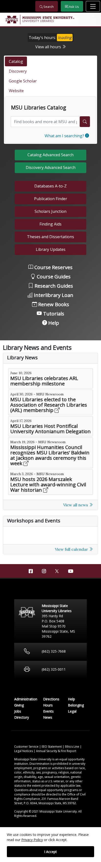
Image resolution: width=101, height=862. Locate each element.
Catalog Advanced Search (50, 154)
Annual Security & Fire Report (56, 751)
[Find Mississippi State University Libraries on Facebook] (30, 571)
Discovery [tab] (18, 71)
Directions (51, 699)
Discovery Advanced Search (51, 167)
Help (53, 323)
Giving (19, 705)
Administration (25, 699)
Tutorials (53, 313)
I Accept (50, 851)
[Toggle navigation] (93, 6)
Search (48, 6)
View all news (76, 504)
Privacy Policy (32, 839)
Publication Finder (50, 198)
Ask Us (73, 6)
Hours (48, 705)
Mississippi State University (11, 19)
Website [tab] (16, 90)
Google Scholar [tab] (23, 81)
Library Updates (50, 249)
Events (48, 711)
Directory (21, 717)
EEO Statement (52, 746)
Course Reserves (53, 267)
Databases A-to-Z (50, 186)
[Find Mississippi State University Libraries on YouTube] (70, 571)
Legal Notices (24, 751)
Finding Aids (50, 224)
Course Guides (53, 276)
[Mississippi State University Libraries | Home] (50, 19)
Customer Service (26, 746)
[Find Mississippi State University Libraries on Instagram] (44, 571)
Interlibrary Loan (53, 295)
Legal (72, 711)
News (47, 717)
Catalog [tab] (16, 61)
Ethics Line (72, 746)
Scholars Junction (50, 211)
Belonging (76, 705)
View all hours (48, 46)
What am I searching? (65, 135)
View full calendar (72, 549)
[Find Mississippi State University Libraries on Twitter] (57, 570)
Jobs (17, 711)
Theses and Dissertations (50, 236)
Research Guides (53, 286)
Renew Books (53, 304)
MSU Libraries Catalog (38, 107)
